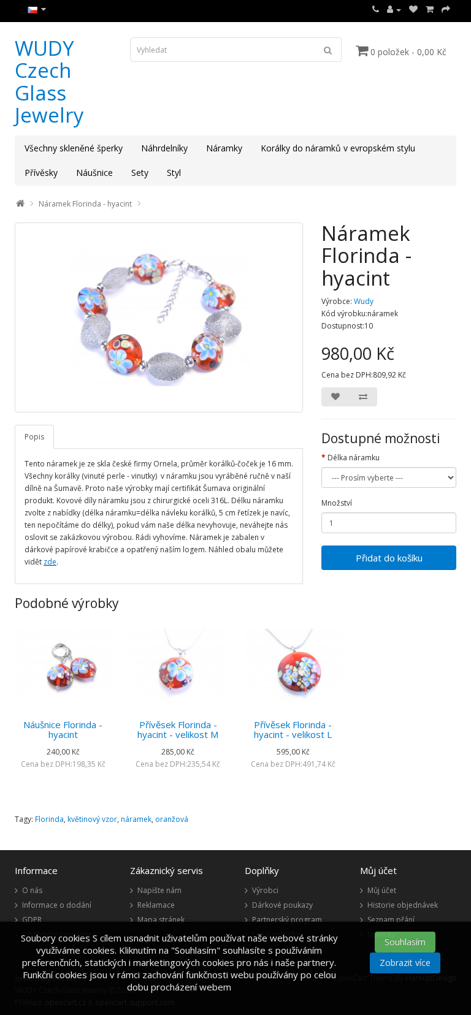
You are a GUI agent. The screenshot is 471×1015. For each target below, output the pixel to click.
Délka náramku (353, 457)
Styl (174, 172)
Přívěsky (41, 172)
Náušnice (94, 172)
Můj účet (381, 890)
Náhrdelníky (164, 148)
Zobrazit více (405, 962)
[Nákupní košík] (430, 9)
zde (50, 562)
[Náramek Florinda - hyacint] (159, 317)
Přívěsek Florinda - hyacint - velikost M (177, 729)
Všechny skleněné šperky (74, 148)
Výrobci (265, 890)
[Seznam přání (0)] (413, 9)
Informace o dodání (56, 905)
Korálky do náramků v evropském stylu (338, 148)
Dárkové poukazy (282, 905)
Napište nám (159, 890)
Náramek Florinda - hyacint (85, 204)
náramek (136, 819)
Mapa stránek (161, 919)
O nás (32, 890)
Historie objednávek (402, 905)
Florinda (49, 819)
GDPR (32, 919)
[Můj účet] (394, 9)
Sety (139, 172)
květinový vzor (92, 819)
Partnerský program (287, 919)
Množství (336, 503)
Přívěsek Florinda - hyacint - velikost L (293, 729)
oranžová (171, 819)
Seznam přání (391, 919)
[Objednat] (446, 9)
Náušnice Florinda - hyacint (62, 729)
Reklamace (156, 905)
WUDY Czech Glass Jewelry (49, 81)
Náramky (224, 148)
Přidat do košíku (389, 558)
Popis (34, 436)
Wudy (363, 301)
